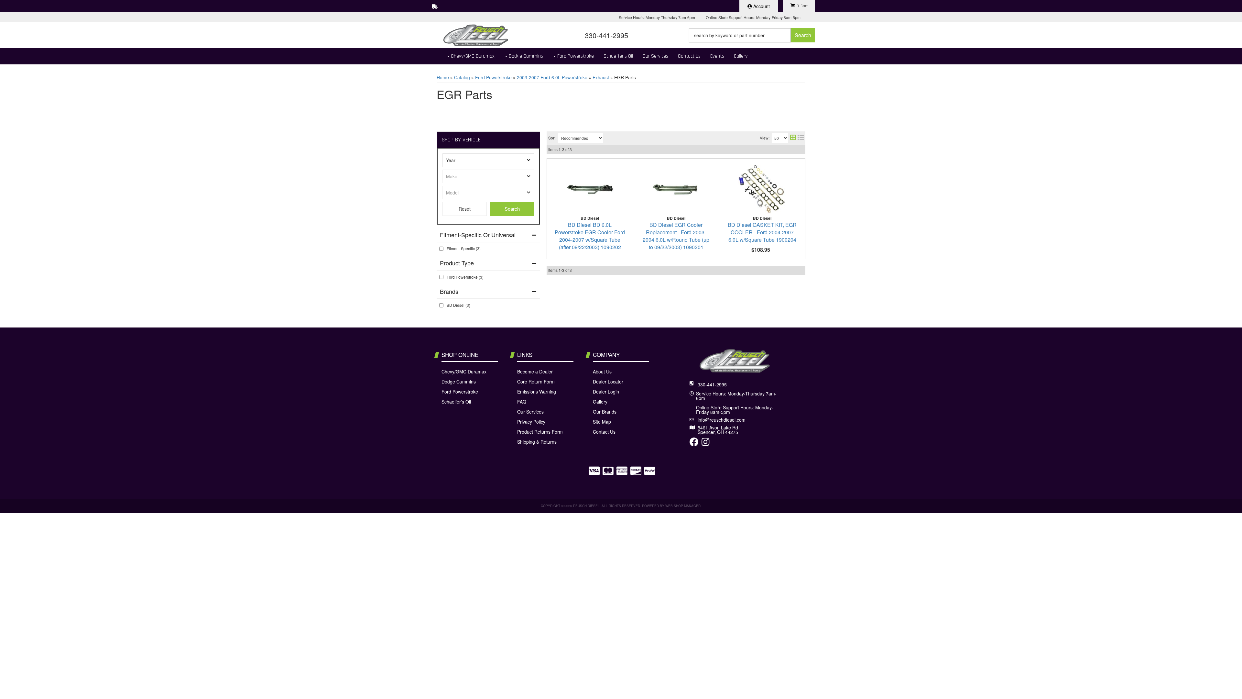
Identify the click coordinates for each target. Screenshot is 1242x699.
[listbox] (488, 160)
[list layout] (801, 138)
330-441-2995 (712, 384)
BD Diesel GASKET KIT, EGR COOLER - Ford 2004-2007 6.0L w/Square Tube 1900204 (762, 232)
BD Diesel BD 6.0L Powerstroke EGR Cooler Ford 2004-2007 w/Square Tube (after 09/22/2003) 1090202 (590, 236)
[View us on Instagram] (706, 443)
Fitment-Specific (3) (464, 248)
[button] (752, 35)
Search (512, 208)
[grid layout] (793, 138)
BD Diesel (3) (458, 305)
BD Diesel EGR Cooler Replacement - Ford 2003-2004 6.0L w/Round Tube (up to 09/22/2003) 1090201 (676, 236)
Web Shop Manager (683, 506)
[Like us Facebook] (694, 443)
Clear (464, 209)
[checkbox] (441, 249)
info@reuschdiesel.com (722, 419)
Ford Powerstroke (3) (465, 277)
